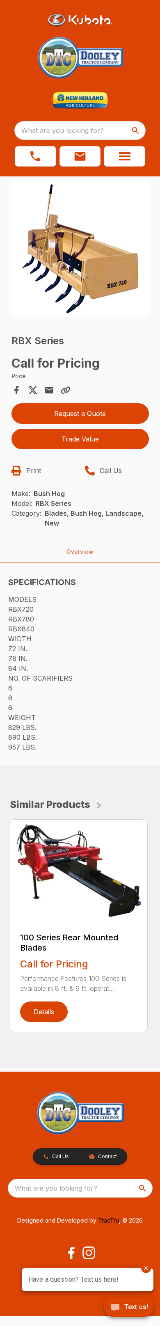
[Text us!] (128, 1308)
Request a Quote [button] (80, 413)
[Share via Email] (49, 390)
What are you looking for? (62, 130)
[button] (35, 156)
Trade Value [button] (80, 439)
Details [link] (44, 1012)
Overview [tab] (80, 551)
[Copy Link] (66, 390)
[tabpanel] (80, 250)
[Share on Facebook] (16, 390)
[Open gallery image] (80, 248)
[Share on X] (33, 390)
